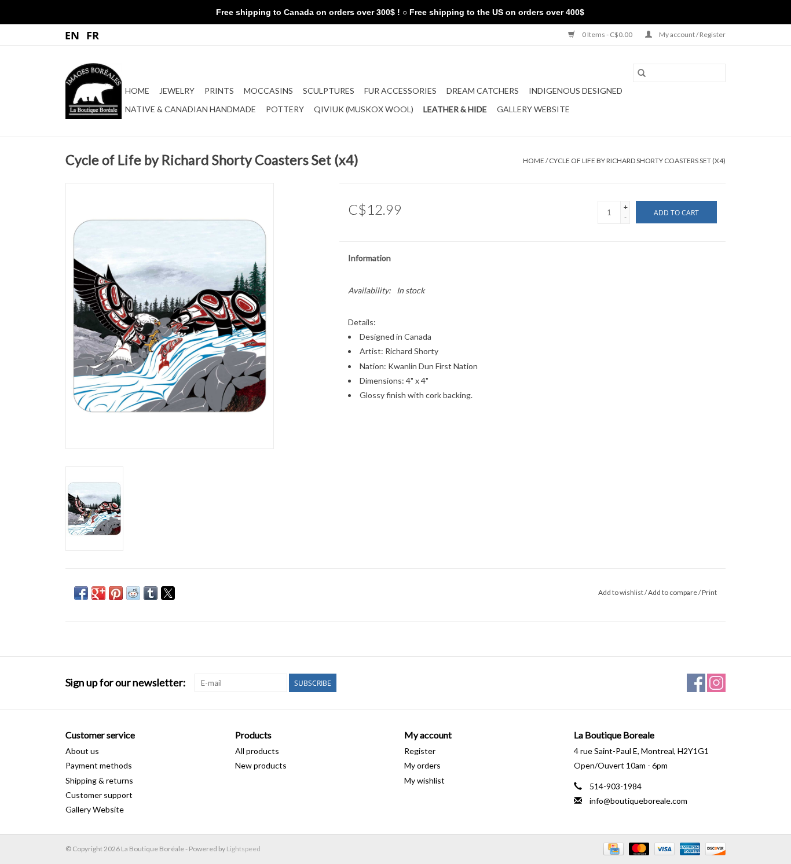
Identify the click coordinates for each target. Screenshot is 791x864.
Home (137, 90)
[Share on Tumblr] (151, 593)
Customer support (99, 795)
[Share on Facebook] (81, 593)
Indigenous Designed (575, 90)
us (72, 34)
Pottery (285, 109)
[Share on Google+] (98, 593)
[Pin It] (116, 593)
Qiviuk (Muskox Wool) (363, 109)
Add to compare (673, 592)
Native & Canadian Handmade (190, 109)
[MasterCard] (637, 848)
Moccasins (268, 90)
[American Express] (688, 848)
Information (369, 258)
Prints (219, 90)
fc (93, 34)
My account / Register (692, 34)
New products (261, 765)
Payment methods (98, 765)
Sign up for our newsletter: (125, 683)
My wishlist (424, 780)
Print (709, 592)
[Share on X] (168, 593)
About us (82, 751)
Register (419, 751)
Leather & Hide (455, 109)
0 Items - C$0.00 (607, 34)
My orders (422, 765)
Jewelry (177, 90)
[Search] (641, 73)
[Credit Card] (611, 848)
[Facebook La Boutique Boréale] (696, 683)
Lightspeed (243, 848)
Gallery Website (533, 109)
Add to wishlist (621, 592)
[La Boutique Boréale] (93, 91)
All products (257, 751)
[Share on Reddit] (133, 593)
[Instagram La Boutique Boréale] (716, 683)
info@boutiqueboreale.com (638, 801)
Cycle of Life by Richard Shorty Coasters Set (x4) (637, 160)
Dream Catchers (482, 90)
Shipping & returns (99, 780)
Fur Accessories (400, 90)
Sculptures (328, 90)
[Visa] (663, 848)
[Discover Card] (713, 848)
